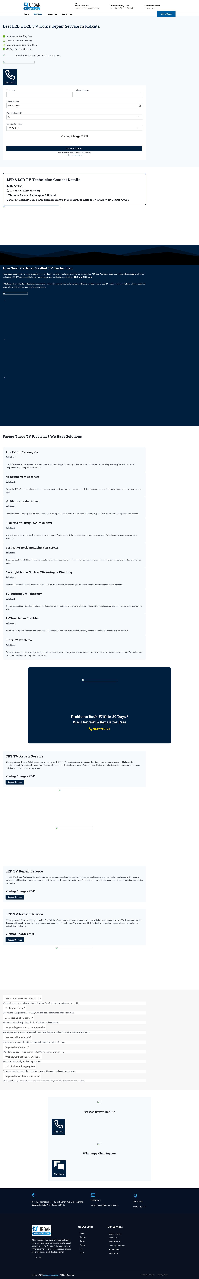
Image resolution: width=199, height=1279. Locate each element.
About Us (52, 14)
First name (10, 90)
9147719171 (15, 185)
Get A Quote (166, 14)
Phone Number (82, 90)
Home (26, 14)
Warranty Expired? (14, 113)
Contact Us (67, 14)
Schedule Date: (12, 101)
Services (38, 14)
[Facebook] (40, 1257)
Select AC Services (14, 124)
